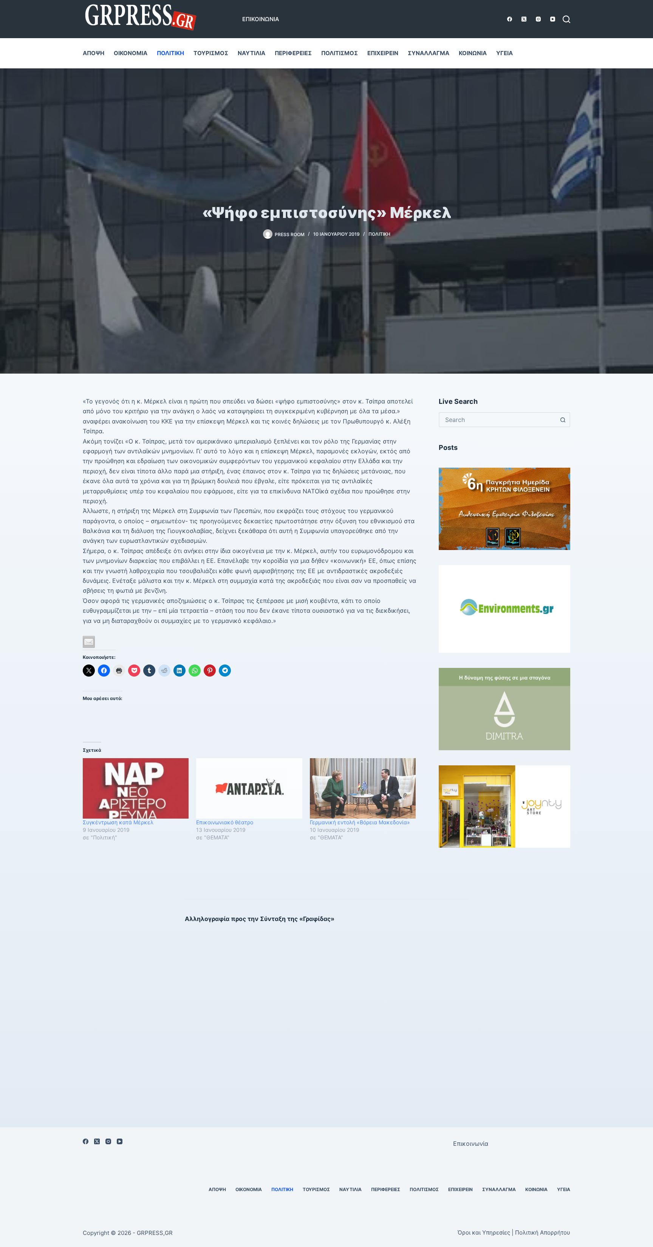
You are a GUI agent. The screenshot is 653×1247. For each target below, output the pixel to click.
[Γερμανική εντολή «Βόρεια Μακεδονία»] (363, 788)
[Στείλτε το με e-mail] (89, 642)
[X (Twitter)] (523, 19)
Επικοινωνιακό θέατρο (224, 822)
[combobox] (497, 419)
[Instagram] (538, 19)
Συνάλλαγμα (428, 53)
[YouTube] (552, 19)
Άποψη (93, 53)
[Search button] (562, 419)
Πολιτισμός (339, 53)
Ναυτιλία (251, 53)
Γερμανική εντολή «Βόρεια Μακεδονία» (360, 822)
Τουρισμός (210, 53)
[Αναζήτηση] (566, 19)
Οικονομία (130, 53)
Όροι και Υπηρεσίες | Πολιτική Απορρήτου (514, 1232)
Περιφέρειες (293, 53)
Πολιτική (170, 53)
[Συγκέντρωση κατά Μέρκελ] (136, 788)
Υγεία (504, 53)
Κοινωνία (473, 53)
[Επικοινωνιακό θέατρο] (249, 788)
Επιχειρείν (382, 53)
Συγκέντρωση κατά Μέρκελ (118, 822)
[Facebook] (509, 19)
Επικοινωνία (260, 19)
